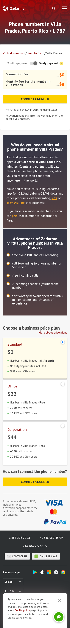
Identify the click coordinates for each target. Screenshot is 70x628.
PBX (54, 198)
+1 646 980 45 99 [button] (51, 537)
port (15, 216)
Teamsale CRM (16, 203)
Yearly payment (49, 63)
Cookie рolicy (22, 610)
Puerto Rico (35, 53)
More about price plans (52, 332)
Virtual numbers (14, 53)
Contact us (19, 556)
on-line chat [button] (48, 556)
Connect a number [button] (35, 99)
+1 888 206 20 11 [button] (18, 537)
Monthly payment (17, 63)
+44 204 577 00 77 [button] (35, 546)
